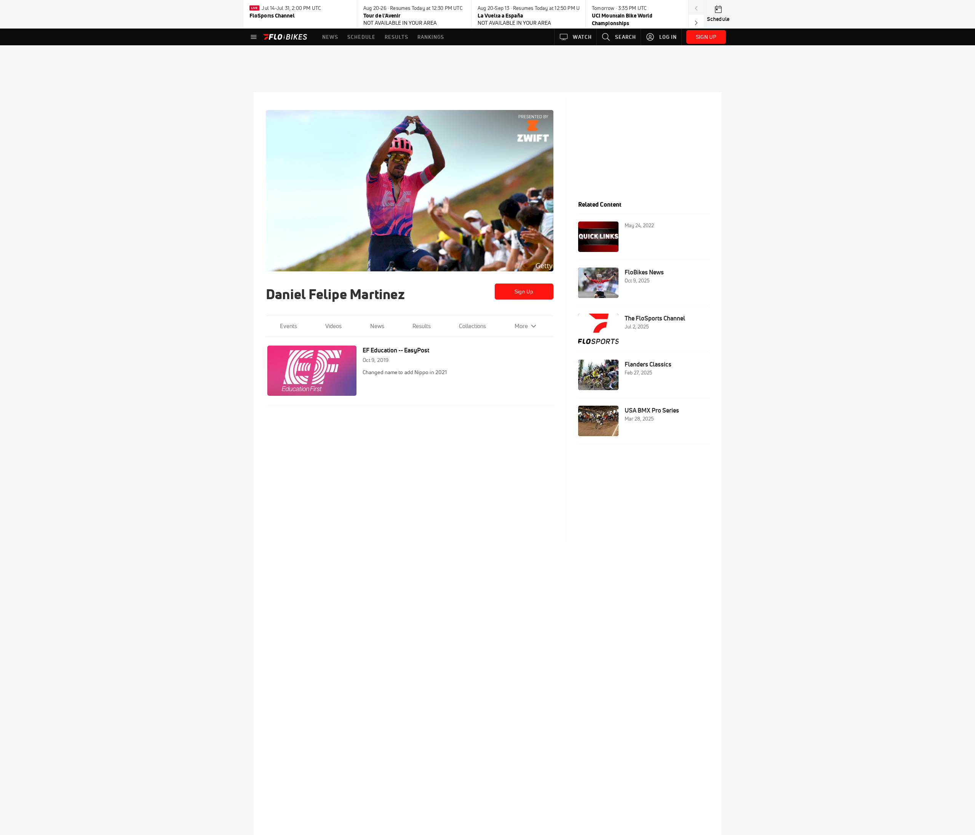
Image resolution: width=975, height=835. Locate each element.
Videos (333, 326)
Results (421, 326)
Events (288, 326)
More (521, 326)
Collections (472, 326)
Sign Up (524, 291)
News (377, 326)
